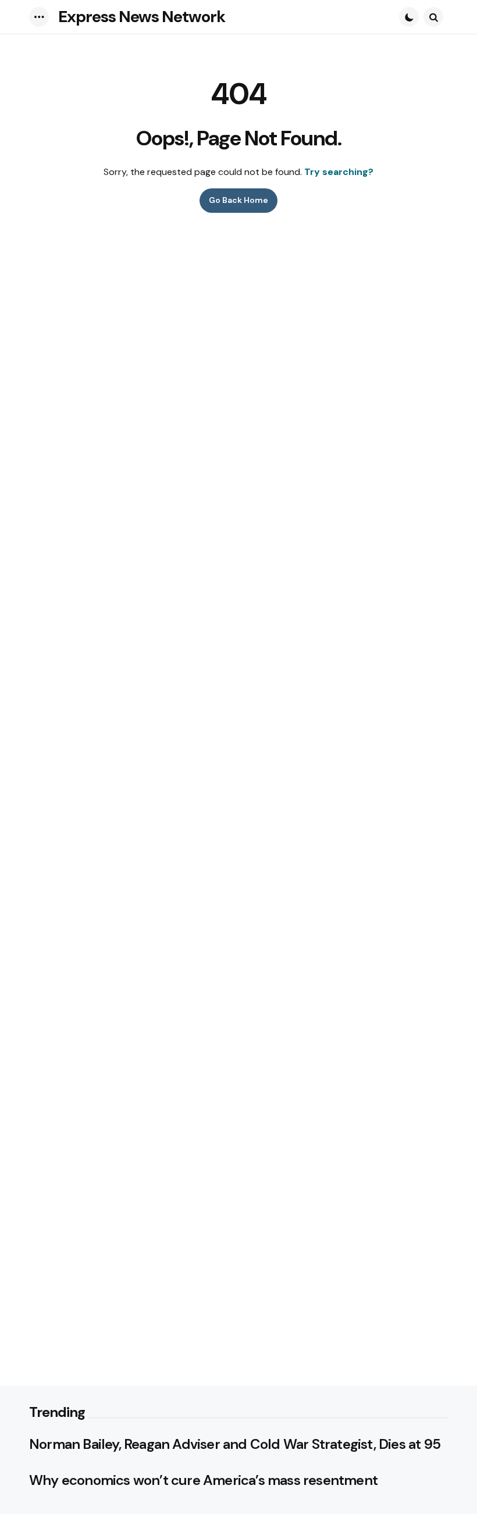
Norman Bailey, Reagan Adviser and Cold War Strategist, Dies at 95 (234, 1444)
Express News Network (141, 16)
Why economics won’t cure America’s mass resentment (203, 1480)
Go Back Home (238, 200)
